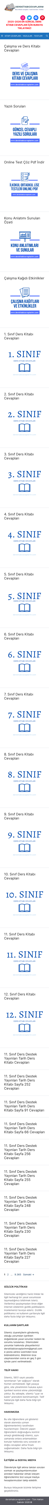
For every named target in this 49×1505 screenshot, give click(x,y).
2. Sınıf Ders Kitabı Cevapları (19, 396)
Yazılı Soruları (15, 106)
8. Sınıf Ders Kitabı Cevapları (19, 756)
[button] (47, 36)
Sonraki (28, 1274)
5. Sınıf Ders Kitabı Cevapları (19, 576)
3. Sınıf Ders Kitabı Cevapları (19, 456)
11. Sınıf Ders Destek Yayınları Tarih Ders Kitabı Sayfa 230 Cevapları (20, 1229)
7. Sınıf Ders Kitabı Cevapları (18, 696)
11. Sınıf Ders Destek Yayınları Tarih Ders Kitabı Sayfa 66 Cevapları (24, 1128)
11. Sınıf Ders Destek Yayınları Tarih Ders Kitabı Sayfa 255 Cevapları (20, 1178)
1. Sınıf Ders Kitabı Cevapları (18, 336)
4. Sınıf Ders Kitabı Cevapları (19, 516)
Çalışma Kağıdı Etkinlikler (24, 278)
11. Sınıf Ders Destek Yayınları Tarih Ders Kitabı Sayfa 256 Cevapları (20, 1152)
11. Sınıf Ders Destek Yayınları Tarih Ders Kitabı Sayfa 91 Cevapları (24, 1106)
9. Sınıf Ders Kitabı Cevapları (19, 816)
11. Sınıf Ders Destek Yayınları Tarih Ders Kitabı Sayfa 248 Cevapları (20, 1203)
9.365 (17, 1274)
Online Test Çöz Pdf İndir (24, 162)
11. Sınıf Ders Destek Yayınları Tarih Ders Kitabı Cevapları (20, 1058)
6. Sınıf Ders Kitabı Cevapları (19, 636)
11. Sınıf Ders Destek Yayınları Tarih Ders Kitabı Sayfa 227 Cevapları (20, 1255)
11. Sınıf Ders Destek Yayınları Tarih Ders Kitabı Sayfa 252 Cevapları (20, 1082)
